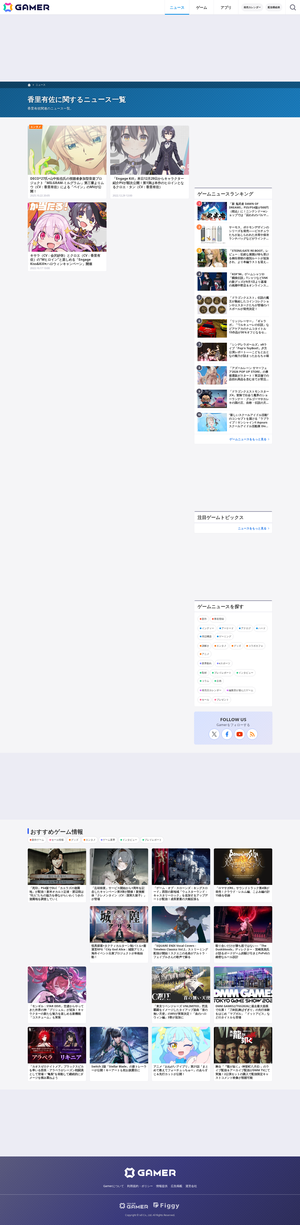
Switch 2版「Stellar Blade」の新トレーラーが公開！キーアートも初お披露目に (119, 1068)
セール (205, 699)
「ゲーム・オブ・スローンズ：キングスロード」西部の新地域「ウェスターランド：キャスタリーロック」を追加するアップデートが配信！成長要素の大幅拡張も (180, 893)
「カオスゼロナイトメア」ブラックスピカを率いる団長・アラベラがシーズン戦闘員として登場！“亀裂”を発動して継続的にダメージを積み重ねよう (56, 1072)
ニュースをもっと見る (252, 528)
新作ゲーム (38, 839)
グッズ (237, 645)
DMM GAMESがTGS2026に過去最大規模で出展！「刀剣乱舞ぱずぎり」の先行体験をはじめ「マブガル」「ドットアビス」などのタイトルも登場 (243, 1011)
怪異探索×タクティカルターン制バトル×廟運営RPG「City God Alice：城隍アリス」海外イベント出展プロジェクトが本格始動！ (118, 951)
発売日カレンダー (211, 690)
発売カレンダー (252, 7)
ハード (262, 628)
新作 (204, 619)
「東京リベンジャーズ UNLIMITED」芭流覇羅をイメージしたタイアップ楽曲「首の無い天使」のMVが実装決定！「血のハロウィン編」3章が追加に (180, 1011)
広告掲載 (176, 1186)
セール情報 (57, 839)
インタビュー (246, 672)
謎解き (205, 645)
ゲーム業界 (109, 839)
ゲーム (201, 7)
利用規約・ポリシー (140, 1186)
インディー (208, 628)
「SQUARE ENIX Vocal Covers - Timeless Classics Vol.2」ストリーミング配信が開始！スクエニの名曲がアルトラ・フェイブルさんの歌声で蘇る (180, 951)
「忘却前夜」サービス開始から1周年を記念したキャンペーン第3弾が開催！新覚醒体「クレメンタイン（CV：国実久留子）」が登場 (119, 893)
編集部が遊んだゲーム (241, 690)
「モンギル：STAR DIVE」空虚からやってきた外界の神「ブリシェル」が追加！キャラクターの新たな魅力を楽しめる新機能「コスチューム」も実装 (56, 1011)
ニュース (177, 7)
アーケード (227, 628)
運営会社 (191, 1186)
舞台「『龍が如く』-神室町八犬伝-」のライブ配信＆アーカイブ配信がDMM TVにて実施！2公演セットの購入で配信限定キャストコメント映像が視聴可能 (243, 1072)
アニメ (205, 654)
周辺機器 (207, 636)
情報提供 (162, 1186)
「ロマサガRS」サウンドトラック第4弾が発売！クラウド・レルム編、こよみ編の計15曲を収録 (243, 891)
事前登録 (219, 619)
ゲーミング (225, 636)
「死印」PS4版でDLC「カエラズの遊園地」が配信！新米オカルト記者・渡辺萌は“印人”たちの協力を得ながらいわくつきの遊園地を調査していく (56, 893)
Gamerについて (113, 1186)
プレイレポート (222, 672)
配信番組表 (274, 7)
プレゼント (223, 699)
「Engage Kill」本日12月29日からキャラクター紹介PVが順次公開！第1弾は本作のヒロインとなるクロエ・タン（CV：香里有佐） (148, 182)
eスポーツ (224, 663)
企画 (219, 681)
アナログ (246, 628)
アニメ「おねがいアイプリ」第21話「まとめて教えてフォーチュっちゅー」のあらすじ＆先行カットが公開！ (180, 1070)
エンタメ (35, 127)
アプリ (226, 7)
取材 (204, 672)
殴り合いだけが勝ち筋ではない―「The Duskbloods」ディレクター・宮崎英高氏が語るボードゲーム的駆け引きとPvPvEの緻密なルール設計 (243, 951)
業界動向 (207, 663)
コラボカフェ (255, 645)
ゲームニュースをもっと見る (248, 439)
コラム (205, 681)
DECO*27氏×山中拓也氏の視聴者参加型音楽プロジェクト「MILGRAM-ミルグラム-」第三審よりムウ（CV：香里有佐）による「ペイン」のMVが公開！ (67, 184)
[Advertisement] (150, 48)
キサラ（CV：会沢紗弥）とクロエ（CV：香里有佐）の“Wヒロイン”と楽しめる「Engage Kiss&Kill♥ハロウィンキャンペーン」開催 (65, 259)
